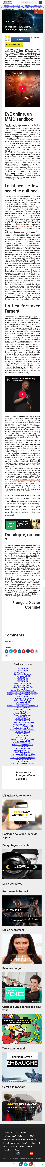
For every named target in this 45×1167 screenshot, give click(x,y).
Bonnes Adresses (18, 1139)
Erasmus (6, 1139)
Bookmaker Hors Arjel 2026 (22, 713)
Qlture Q (24, 1143)
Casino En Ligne (22, 668)
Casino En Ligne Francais (23, 760)
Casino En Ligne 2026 (22, 719)
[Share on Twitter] (26, 1164)
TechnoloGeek (35, 1143)
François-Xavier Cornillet (26, 777)
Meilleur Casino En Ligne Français (22, 691)
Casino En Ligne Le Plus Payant (22, 739)
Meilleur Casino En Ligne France (29, 9)
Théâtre (29, 1146)
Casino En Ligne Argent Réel (22, 745)
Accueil (6, 1132)
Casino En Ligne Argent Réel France (22, 730)
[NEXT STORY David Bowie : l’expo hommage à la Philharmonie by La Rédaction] (2, 583)
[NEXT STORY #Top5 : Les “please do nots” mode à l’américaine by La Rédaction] (42, 583)
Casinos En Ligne (22, 704)
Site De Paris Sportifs (22, 752)
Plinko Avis (22, 711)
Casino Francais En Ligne (23, 715)
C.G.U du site (22, 1136)
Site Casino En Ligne (22, 737)
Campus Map (32, 1139)
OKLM (32, 1136)
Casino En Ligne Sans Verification (22, 756)
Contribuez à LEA (9, 1136)
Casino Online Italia (22, 733)
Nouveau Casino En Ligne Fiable (22, 722)
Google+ (31, 1153)
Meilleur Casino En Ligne (22, 683)
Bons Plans (15, 1143)
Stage (17, 1150)
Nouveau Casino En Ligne (22, 743)
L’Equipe (24, 1132)
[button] (16, 2)
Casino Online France (22, 748)
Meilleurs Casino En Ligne (22, 724)
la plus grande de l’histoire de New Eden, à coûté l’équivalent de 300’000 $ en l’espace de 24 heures (22, 481)
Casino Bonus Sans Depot (13, 6)
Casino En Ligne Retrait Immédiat (22, 754)
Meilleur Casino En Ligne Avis (22, 687)
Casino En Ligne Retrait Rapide (22, 726)
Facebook (18, 1153)
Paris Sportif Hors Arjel (22, 750)
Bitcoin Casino (22, 696)
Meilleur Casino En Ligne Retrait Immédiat (22, 693)
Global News (7, 1150)
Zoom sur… (15, 1132)
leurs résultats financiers (25, 226)
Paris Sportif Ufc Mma (22, 709)
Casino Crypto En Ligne (22, 672)
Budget (6, 1143)
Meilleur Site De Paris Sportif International (22, 706)
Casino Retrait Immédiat (22, 674)
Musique (14, 1146)
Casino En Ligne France (22, 685)
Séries (21, 1146)
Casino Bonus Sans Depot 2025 (22, 7)
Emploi (5, 1146)
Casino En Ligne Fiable (23, 676)
